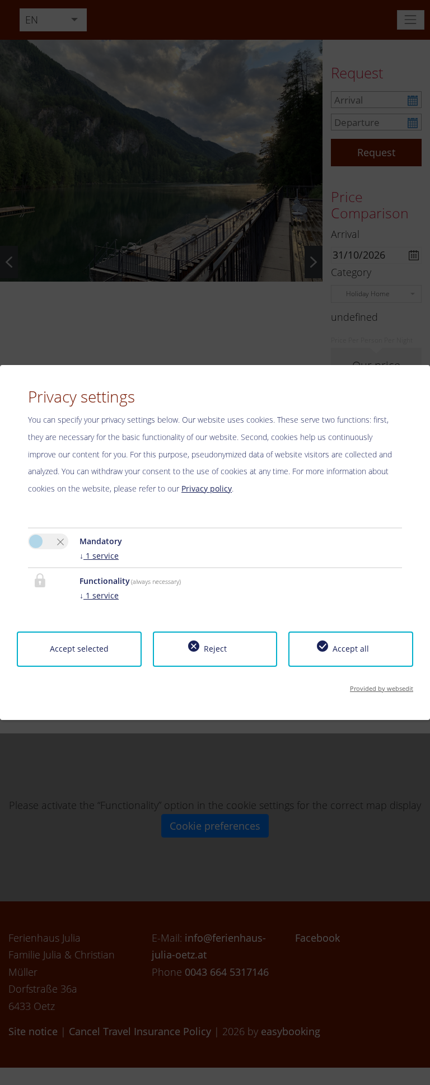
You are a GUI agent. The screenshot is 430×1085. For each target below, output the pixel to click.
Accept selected (79, 648)
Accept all (351, 648)
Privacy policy (206, 488)
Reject (215, 648)
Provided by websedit (381, 688)
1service (99, 555)
